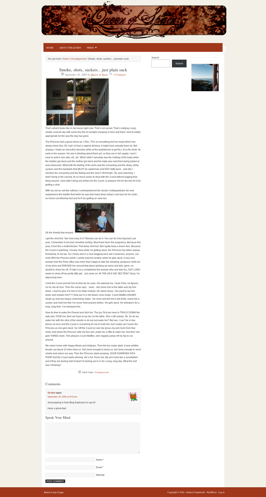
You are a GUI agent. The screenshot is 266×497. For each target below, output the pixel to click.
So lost (51, 392)
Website (100, 475)
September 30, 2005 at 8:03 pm (62, 396)
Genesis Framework (195, 492)
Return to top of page (53, 492)
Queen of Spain (99, 74)
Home (49, 47)
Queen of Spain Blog (138, 19)
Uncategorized (78, 58)
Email (99, 467)
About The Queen (70, 47)
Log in (221, 492)
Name (99, 459)
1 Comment (119, 74)
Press (89, 48)
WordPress (212, 492)
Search (155, 57)
